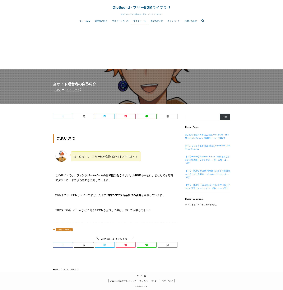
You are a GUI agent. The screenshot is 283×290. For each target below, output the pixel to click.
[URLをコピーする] (167, 116)
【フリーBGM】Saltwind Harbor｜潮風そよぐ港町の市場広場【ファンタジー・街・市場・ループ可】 (207, 160)
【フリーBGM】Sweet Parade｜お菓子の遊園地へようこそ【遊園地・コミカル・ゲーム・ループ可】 (207, 174)
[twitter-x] (141, 275)
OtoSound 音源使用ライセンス (123, 280)
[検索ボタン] (202, 20)
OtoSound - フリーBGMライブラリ (141, 7)
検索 (225, 116)
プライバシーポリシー (149, 280)
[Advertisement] (141, 46)
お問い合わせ (167, 280)
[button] (63, 116)
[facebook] (138, 275)
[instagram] (145, 275)
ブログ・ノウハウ (72, 89)
